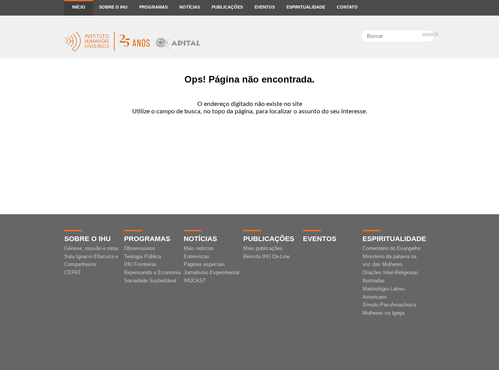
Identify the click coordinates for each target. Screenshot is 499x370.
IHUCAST (195, 281)
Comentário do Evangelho (392, 248)
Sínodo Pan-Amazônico (389, 305)
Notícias (189, 7)
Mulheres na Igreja (383, 313)
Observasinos (139, 248)
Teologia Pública (142, 256)
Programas (153, 7)
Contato (347, 7)
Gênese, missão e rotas (91, 248)
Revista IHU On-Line (266, 256)
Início (78, 7)
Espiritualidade (306, 7)
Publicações (227, 7)
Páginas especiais (204, 264)
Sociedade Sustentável (150, 281)
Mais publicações (263, 248)
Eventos (265, 7)
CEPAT (72, 272)
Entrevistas (196, 256)
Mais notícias (199, 248)
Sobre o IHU (113, 7)
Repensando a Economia (152, 272)
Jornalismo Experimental (211, 272)
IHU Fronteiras (140, 264)
